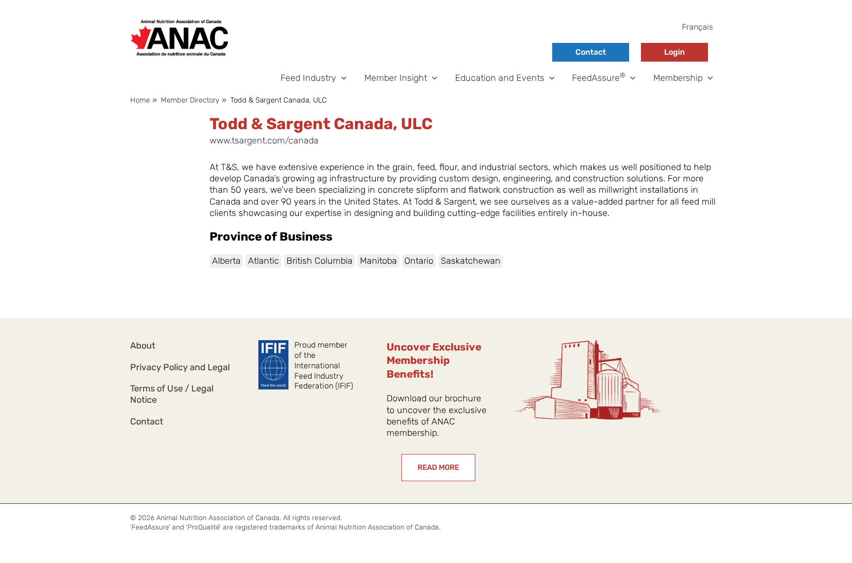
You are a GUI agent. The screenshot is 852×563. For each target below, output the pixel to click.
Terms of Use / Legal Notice (171, 394)
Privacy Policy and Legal (180, 367)
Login (674, 52)
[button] (341, 78)
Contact (590, 52)
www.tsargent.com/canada (264, 140)
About (142, 345)
